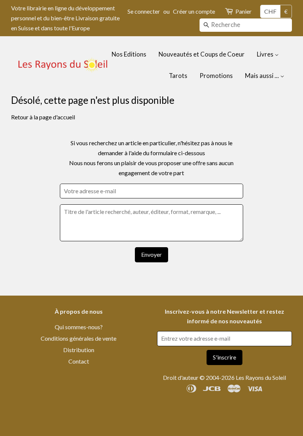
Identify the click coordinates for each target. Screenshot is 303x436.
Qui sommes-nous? (79, 326)
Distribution (78, 349)
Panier (243, 11)
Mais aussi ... (262, 75)
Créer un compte (194, 11)
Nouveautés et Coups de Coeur (202, 54)
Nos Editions (129, 54)
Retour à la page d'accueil (43, 116)
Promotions (216, 75)
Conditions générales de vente (78, 338)
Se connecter (143, 11)
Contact (78, 361)
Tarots (178, 75)
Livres (266, 54)
